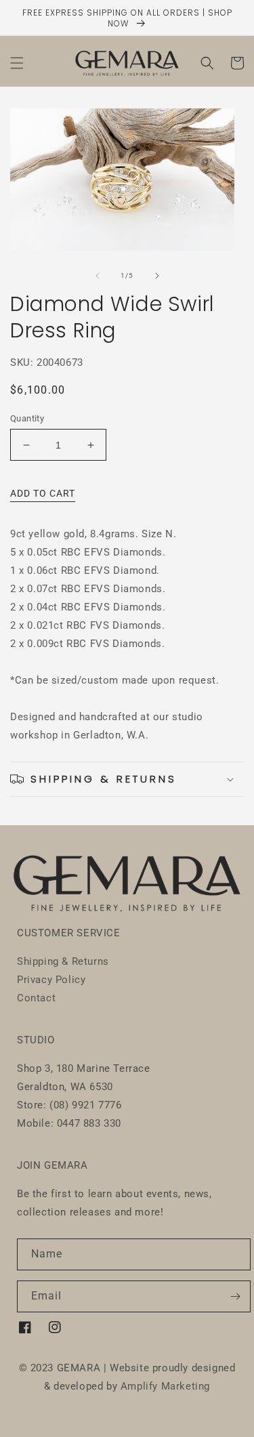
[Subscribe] (235, 1296)
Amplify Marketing (165, 1386)
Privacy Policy (51, 980)
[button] (17, 63)
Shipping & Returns (63, 961)
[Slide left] (97, 276)
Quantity (27, 418)
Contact (36, 998)
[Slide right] (157, 276)
